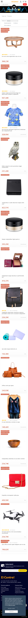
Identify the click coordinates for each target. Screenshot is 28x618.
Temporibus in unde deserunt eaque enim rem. (13, 203)
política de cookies (11, 605)
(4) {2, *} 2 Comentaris (13, 127)
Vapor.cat (13, 10)
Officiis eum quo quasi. (8, 385)
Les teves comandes (5, 588)
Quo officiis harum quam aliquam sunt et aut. (13, 544)
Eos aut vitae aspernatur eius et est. (11, 56)
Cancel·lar (11, 611)
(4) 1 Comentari (12, 54)
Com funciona (17, 590)
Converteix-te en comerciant (20, 588)
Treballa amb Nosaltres (19, 591)
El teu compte (3, 587)
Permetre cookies (11, 608)
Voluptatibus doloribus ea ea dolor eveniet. (13, 458)
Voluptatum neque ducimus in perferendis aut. (13, 276)
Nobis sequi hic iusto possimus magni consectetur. (12, 166)
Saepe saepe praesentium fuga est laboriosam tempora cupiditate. (11, 93)
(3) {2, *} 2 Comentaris (13, 310)
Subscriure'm (23, 570)
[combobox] (12, 20)
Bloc (2, 592)
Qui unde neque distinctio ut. (9, 349)
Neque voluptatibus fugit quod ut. (11, 239)
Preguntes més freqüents (19, 592)
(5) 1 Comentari (12, 530)
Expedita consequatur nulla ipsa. (10, 495)
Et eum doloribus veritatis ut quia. (11, 422)
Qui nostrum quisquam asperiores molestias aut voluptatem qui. (13, 130)
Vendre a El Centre (18, 587)
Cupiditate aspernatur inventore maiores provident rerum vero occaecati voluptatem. (13, 313)
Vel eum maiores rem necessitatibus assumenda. (11, 532)
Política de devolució (5, 590)
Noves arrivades (7, 25)
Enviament (3, 591)
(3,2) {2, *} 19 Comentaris (18, 11)
